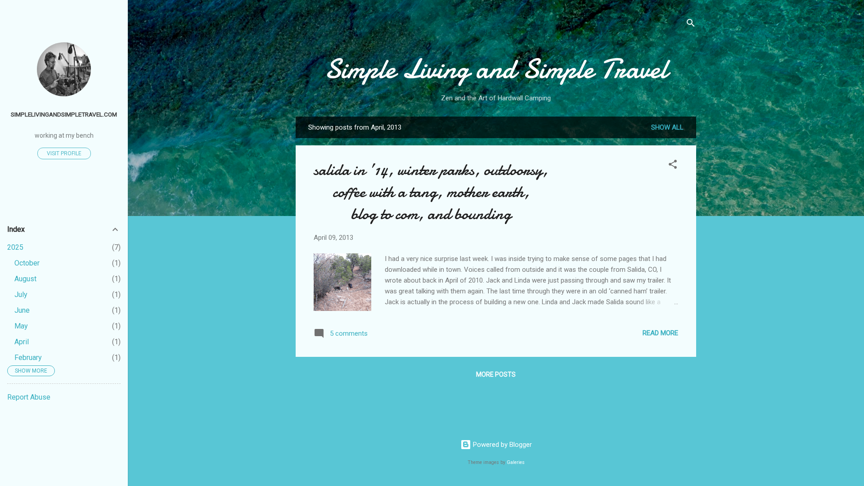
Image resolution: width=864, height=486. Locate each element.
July (20, 294)
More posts (496, 374)
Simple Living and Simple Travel (495, 69)
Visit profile (64, 153)
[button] (672, 166)
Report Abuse (28, 397)
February (28, 357)
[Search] (690, 24)
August (25, 278)
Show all (667, 127)
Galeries (516, 462)
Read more (660, 333)
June (22, 310)
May (21, 326)
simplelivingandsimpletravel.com (64, 114)
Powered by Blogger (501, 445)
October (27, 263)
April (21, 342)
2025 (15, 247)
